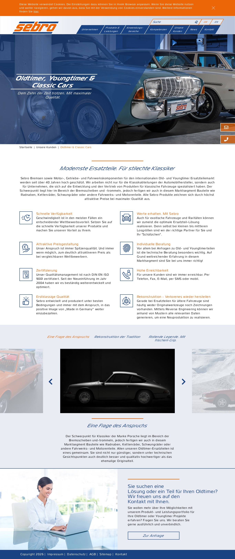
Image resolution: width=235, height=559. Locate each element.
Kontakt (209, 29)
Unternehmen (90, 29)
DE (205, 21)
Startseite (26, 147)
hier (36, 11)
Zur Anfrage (153, 535)
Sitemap (105, 554)
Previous (51, 382)
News (194, 29)
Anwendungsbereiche (135, 29)
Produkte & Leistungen (112, 29)
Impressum (55, 554)
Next (184, 382)
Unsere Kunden (178, 29)
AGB (92, 554)
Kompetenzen (159, 29)
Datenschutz (76, 554)
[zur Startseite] (35, 26)
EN (216, 21)
